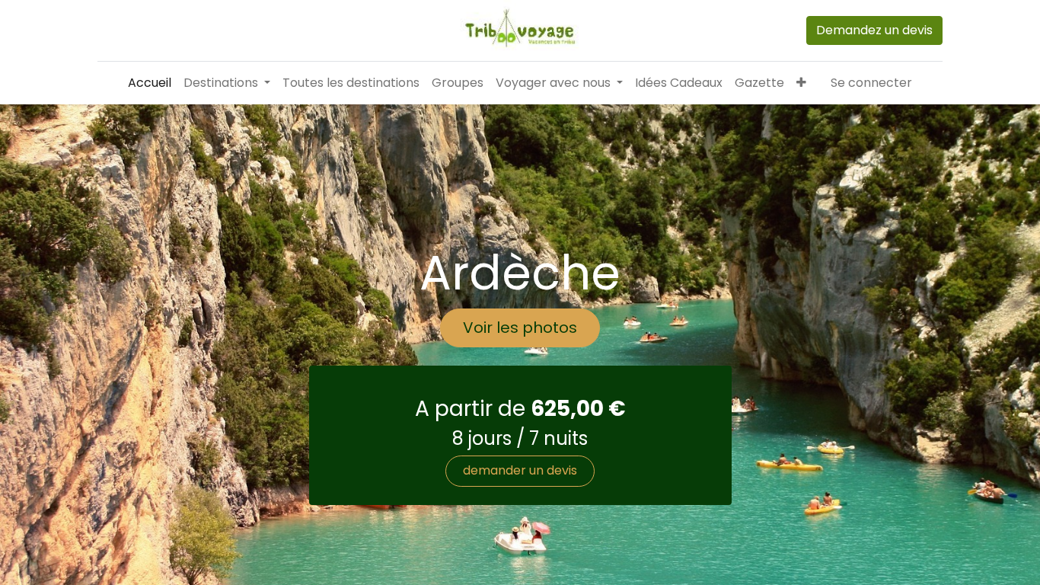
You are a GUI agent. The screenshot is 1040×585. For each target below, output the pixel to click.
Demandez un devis (874, 30)
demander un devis (520, 470)
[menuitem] (149, 83)
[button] (801, 83)
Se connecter (871, 82)
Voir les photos (520, 327)
